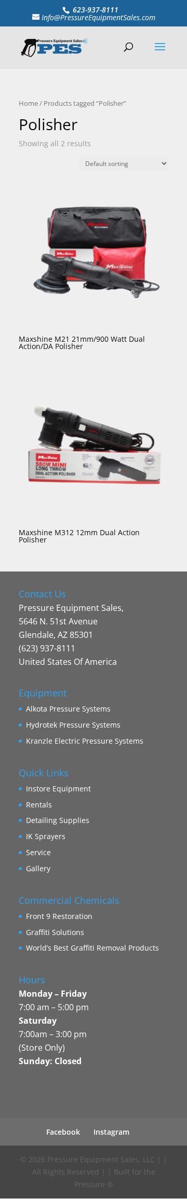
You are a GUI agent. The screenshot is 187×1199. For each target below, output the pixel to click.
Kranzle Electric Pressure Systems (84, 741)
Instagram (111, 1132)
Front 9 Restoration (59, 916)
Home (28, 103)
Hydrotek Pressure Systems (73, 725)
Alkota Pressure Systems (68, 709)
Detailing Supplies (57, 820)
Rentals (39, 805)
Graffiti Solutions (55, 932)
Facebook (63, 1132)
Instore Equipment (58, 788)
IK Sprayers (45, 836)
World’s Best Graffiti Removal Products (92, 948)
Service (38, 852)
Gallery (38, 868)
